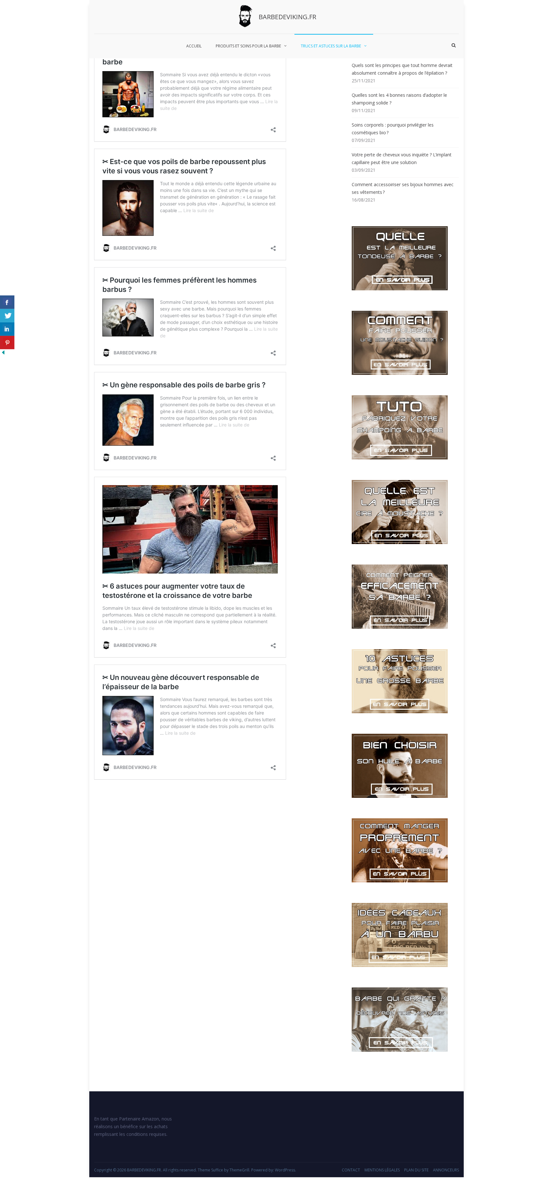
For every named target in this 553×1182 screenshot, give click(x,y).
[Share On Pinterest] (7, 342)
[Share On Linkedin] (7, 329)
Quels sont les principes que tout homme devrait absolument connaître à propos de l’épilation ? (402, 69)
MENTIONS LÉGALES (382, 1170)
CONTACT (351, 1170)
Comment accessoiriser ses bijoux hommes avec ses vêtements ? (402, 188)
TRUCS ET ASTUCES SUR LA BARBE (331, 46)
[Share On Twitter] (7, 315)
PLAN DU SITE (416, 1170)
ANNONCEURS (446, 1170)
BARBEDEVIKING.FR (287, 16)
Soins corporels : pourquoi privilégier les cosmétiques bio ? (393, 129)
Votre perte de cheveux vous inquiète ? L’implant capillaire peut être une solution (402, 158)
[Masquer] (3, 354)
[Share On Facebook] (7, 302)
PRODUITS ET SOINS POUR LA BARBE (248, 46)
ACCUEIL (194, 46)
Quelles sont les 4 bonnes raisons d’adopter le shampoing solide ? (399, 99)
